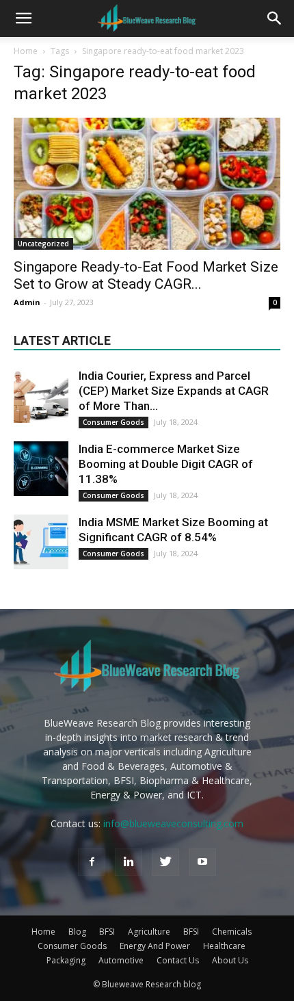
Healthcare (224, 946)
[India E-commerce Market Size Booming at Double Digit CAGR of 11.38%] (41, 468)
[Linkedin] (128, 862)
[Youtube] (202, 862)
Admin (27, 302)
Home (26, 51)
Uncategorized (43, 243)
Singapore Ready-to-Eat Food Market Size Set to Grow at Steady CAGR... (146, 275)
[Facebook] (91, 862)
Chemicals (232, 931)
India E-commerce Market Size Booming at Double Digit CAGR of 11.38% (166, 464)
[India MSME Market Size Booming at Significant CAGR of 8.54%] (41, 542)
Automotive (121, 960)
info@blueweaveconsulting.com (173, 823)
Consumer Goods (113, 422)
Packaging (65, 960)
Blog (77, 931)
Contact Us (178, 960)
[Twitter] (165, 862)
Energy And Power (155, 946)
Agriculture (149, 931)
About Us (230, 960)
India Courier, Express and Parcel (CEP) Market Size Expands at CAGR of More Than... (174, 391)
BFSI (107, 931)
